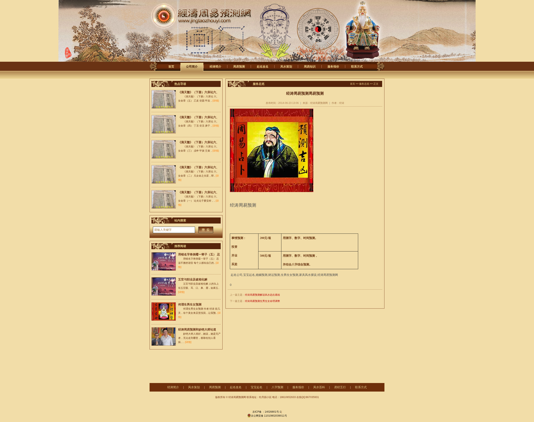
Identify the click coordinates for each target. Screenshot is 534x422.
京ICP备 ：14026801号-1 (266, 411)
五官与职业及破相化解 (192, 279)
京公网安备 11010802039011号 (269, 415)
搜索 (205, 230)
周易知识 (310, 66)
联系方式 (357, 66)
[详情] (216, 100)
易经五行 (340, 387)
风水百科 (319, 387)
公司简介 (192, 66)
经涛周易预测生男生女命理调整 (262, 301)
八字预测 (277, 387)
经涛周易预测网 (208, 16)
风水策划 (286, 66)
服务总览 (364, 83)
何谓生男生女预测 (190, 304)
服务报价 (333, 66)
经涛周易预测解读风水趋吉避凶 (262, 294)
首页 (171, 66)
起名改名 (262, 66)
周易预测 (239, 66)
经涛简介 (215, 66)
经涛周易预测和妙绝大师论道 (197, 329)
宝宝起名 (256, 387)
